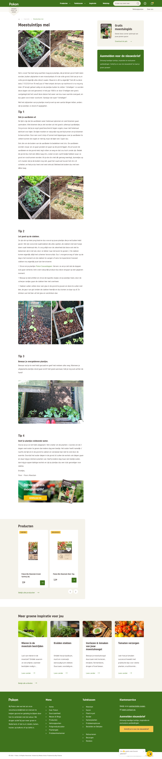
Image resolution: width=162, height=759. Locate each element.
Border (88, 717)
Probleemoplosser (93, 723)
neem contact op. (129, 710)
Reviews (89, 741)
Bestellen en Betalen (94, 727)
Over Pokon (53, 710)
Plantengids (53, 730)
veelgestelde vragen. (137, 706)
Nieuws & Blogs (55, 717)
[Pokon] (14, 8)
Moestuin (89, 707)
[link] (33, 559)
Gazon (88, 710)
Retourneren (91, 735)
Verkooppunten (138, 9)
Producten (64, 3)
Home (51, 707)
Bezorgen (90, 738)
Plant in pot (90, 714)
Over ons (150, 9)
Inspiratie (92, 3)
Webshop (106, 3)
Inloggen (145, 3)
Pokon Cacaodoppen (44, 266)
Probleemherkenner (57, 733)
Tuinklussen (78, 3)
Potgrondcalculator (57, 727)
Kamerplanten (91, 720)
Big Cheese (58, 755)
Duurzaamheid (54, 714)
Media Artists (43, 755)
